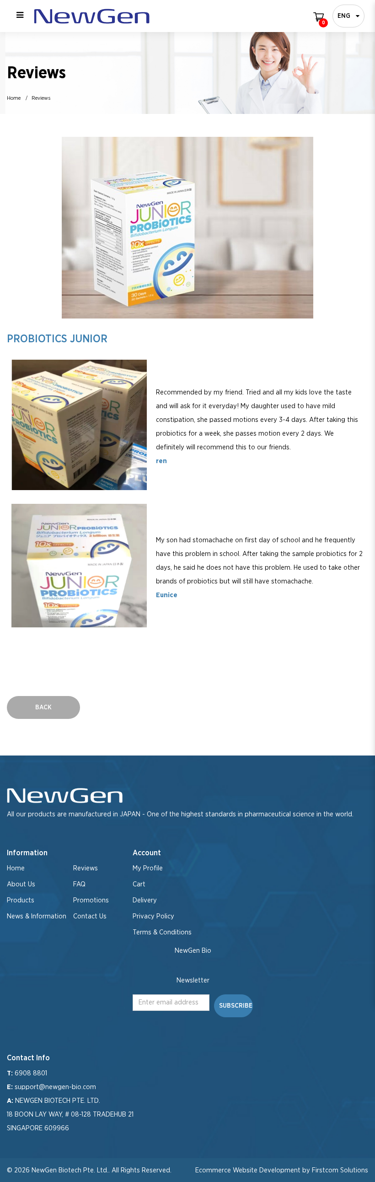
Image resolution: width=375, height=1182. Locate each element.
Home (14, 98)
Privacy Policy (153, 916)
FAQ (79, 884)
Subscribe (235, 1006)
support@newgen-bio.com (55, 1087)
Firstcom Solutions (340, 1170)
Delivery (145, 900)
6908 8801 (31, 1073)
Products (20, 900)
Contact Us (90, 916)
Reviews (41, 98)
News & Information (36, 916)
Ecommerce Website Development (247, 1170)
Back (43, 707)
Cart (139, 884)
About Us (21, 884)
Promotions (91, 900)
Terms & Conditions (162, 932)
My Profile (148, 868)
